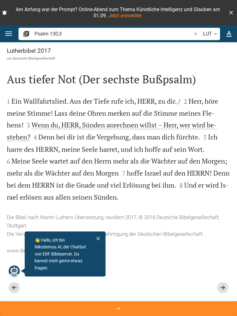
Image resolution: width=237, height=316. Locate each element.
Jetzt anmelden (125, 16)
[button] (231, 13)
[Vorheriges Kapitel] (14, 287)
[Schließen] (98, 238)
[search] (113, 34)
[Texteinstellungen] (229, 34)
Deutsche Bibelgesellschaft (34, 58)
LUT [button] (207, 34)
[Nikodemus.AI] (14, 270)
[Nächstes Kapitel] (222, 287)
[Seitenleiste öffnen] (118, 308)
